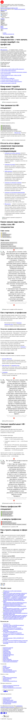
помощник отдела (15, 365)
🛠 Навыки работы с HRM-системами (8, 246)
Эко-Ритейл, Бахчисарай (22, 640)
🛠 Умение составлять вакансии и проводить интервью (12, 248)
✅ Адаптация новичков (5, 127)
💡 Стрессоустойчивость (6, 237)
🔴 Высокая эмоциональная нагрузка (8, 523)
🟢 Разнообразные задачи (6, 514)
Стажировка (4, 372)
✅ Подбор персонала (5, 125)
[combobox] (6, 716)
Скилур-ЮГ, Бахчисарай (15, 627)
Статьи (4, 32)
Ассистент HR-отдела (7, 358)
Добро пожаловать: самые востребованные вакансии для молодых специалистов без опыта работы (15, 603)
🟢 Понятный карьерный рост (7, 515)
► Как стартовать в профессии (7, 78)
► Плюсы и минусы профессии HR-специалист (11, 81)
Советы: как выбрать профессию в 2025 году (13, 618)
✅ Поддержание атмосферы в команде (9, 129)
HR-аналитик (8, 203)
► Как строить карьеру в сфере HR (8, 83)
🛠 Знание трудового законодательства (9, 242)
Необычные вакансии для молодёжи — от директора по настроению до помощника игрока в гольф (15, 609)
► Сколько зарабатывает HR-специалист (10, 79)
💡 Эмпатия (3, 233)
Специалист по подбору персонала (12, 153)
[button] (2, 26)
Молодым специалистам (8, 34)
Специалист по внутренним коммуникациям (15, 192)
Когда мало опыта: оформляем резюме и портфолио (14, 616)
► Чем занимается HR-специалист (8, 70)
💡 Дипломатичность (5, 235)
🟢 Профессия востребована (7, 511)
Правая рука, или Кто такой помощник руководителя (15, 593)
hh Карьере (23, 346)
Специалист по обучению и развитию (13, 182)
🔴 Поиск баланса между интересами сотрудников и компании (13, 524)
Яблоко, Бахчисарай (17, 632)
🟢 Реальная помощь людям (7, 513)
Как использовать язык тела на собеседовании (13, 595)
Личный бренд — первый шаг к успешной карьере (14, 597)
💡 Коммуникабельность (6, 234)
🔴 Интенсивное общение (6, 521)
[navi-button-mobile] (2, 30)
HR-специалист (4, 49)
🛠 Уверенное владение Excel (7, 244)
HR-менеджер (17, 132)
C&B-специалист (8, 171)
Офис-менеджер (5, 365)
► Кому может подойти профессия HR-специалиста (12, 69)
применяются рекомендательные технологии (11, 706)
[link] (3, 23)
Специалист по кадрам (10, 164)
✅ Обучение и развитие (6, 128)
